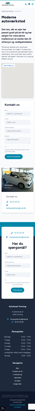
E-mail (6, 119)
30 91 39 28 (14, 202)
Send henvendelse (13, 157)
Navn (6, 110)
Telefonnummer (9, 127)
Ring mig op (17, 290)
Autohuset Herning (7, 11)
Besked (7, 136)
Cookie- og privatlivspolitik (17, 404)
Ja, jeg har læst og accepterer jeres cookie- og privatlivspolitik (17, 150)
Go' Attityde (17, 407)
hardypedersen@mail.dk (16, 208)
